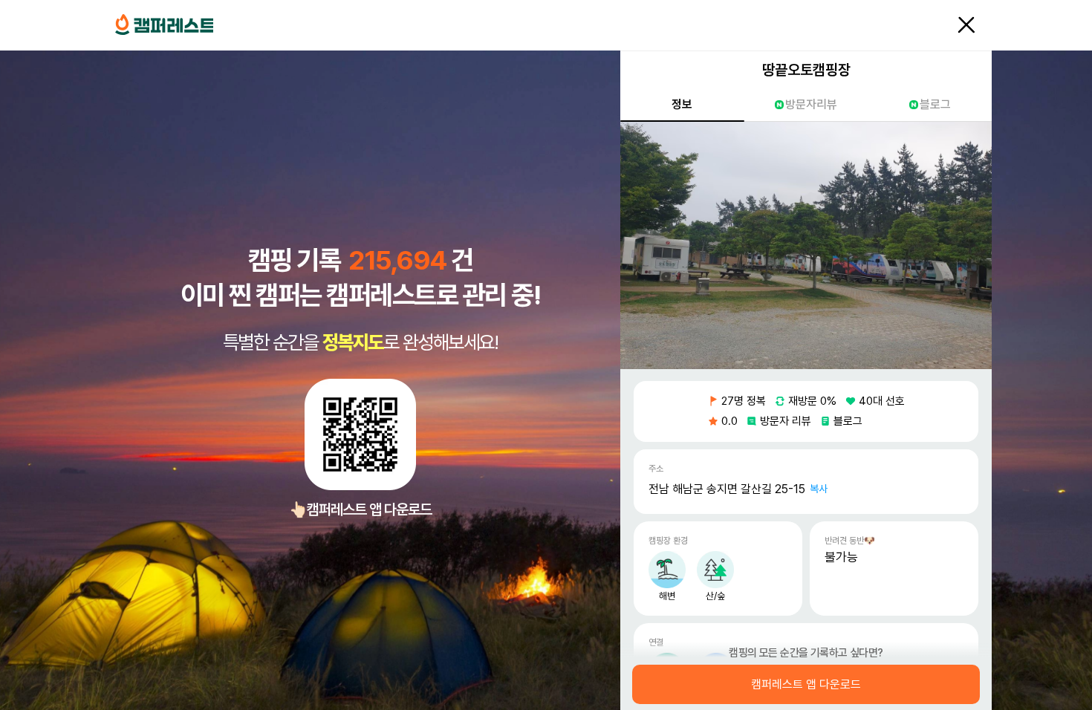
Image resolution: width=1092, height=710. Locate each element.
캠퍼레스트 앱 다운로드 (806, 685)
